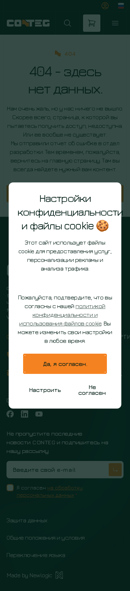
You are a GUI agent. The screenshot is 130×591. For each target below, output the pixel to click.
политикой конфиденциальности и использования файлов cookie (62, 315)
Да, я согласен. (65, 364)
